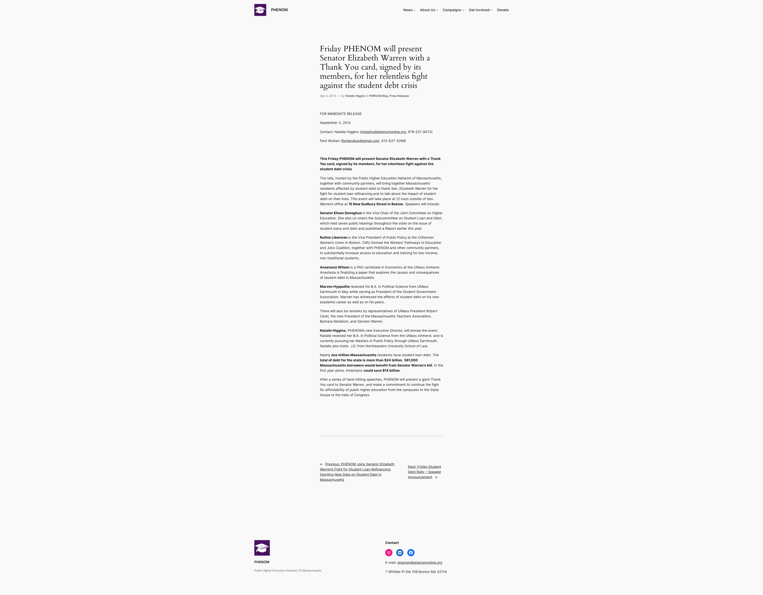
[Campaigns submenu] (463, 10)
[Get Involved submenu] (491, 10)
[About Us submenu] (437, 10)
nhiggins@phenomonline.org (383, 132)
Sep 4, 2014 (328, 95)
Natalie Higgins (355, 95)
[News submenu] (414, 10)
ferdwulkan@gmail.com (360, 141)
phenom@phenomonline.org (419, 563)
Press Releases (399, 95)
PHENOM (279, 9)
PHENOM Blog (378, 95)
